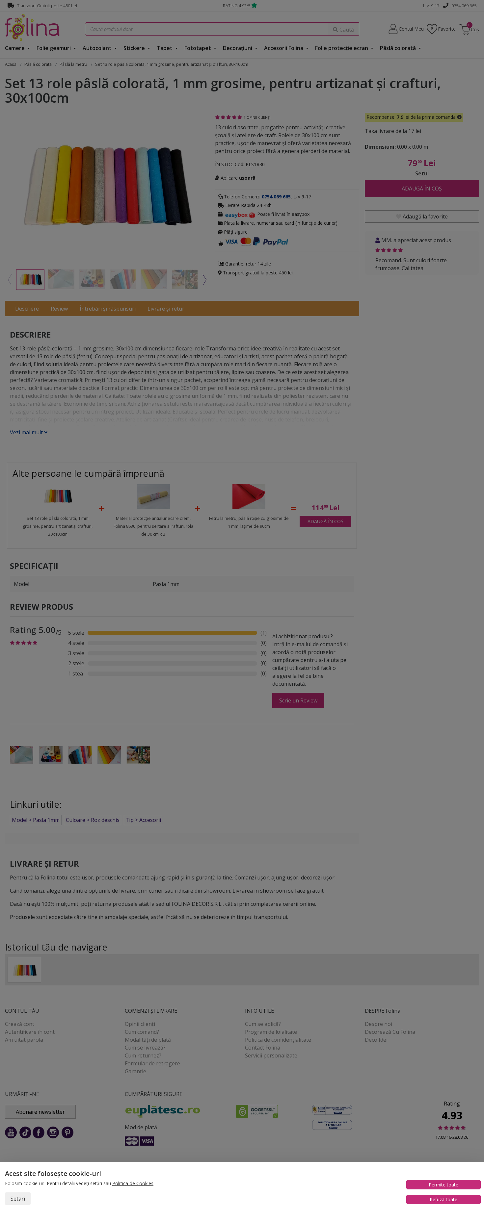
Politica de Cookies (132, 1183)
